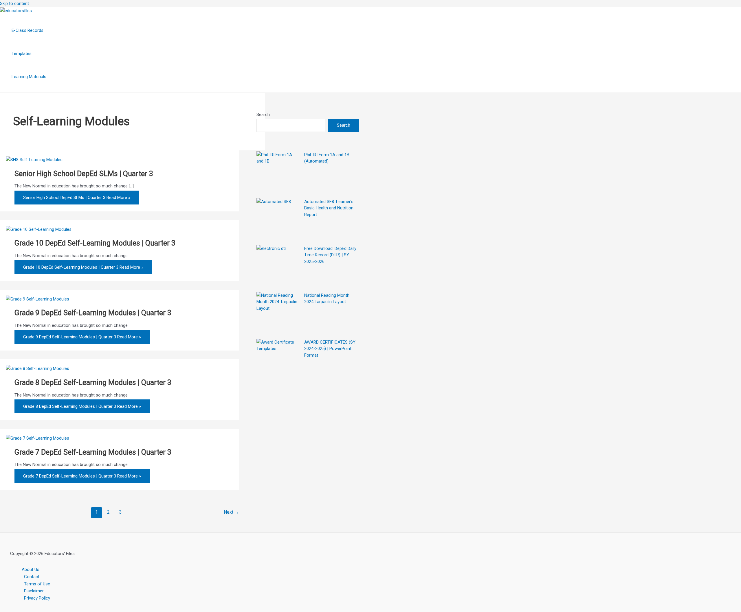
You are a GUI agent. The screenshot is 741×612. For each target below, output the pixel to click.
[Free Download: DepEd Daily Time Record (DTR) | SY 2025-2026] (278, 266)
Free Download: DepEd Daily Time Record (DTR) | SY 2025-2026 (330, 255)
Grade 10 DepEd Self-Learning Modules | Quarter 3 (94, 243)
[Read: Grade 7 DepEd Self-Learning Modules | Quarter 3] (37, 438)
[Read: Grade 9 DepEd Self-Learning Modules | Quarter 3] (37, 299)
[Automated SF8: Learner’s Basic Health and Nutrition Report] (278, 220)
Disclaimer (34, 590)
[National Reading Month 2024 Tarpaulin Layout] (278, 313)
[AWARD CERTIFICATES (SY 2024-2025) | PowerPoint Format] (278, 360)
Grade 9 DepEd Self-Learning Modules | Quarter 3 (92, 313)
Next (231, 512)
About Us (30, 569)
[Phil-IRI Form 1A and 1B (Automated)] (278, 173)
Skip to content (14, 3)
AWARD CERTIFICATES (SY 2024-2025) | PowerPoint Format (329, 348)
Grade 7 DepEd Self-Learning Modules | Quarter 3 (92, 452)
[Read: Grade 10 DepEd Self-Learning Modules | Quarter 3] (38, 229)
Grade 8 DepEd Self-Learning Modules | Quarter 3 (92, 382)
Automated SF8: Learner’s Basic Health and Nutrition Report (328, 208)
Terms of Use (37, 584)
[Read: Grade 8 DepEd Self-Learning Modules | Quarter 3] (37, 368)
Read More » (76, 197)
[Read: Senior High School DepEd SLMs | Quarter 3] (34, 159)
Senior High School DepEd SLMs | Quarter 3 (83, 173)
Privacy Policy (37, 598)
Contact (31, 576)
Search (263, 114)
